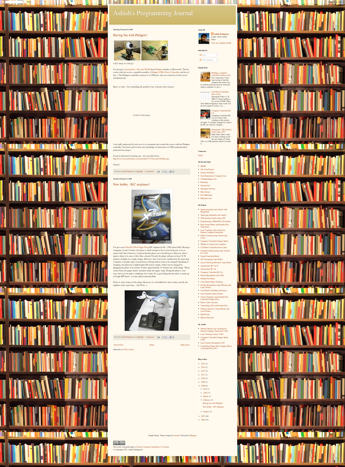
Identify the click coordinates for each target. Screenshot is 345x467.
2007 (203, 416)
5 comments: (150, 337)
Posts (203, 55)
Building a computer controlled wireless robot (221, 74)
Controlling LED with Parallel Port (214, 305)
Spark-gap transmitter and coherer (213, 215)
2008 (203, 385)
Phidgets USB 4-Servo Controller (165, 72)
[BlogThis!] (165, 171)
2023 (203, 363)
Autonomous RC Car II (209, 265)
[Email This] (163, 171)
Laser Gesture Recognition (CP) (213, 342)
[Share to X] (168, 171)
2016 (203, 367)
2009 (203, 382)
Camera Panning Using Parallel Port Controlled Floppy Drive (214, 298)
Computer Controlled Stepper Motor (214, 241)
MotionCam (205, 314)
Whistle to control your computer (213, 244)
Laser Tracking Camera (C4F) (212, 334)
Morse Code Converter (209, 302)
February (207, 400)
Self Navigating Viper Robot (211, 259)
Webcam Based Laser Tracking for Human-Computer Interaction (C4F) (214, 329)
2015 (203, 371)
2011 (203, 374)
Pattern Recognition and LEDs (212, 275)
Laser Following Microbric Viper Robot (216, 262)
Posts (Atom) (129, 349)
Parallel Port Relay (208, 278)
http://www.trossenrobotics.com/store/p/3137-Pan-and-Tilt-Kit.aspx (141, 158)
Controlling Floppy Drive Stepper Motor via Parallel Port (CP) (216, 347)
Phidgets (159, 69)
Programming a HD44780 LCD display (216, 221)
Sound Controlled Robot (210, 256)
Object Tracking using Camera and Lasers (214, 236)
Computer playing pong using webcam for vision (215, 251)
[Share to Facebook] (170, 171)
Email (200, 155)
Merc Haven (205, 192)
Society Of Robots (208, 172)
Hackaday (204, 182)
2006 (203, 419)
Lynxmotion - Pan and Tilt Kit (137, 69)
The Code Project (207, 169)
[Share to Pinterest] (173, 171)
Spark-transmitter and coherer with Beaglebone (214, 210)
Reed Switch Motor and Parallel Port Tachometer (215, 225)
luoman (177, 435)
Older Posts (185, 345)
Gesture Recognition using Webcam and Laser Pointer (216, 286)
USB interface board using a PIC (213, 218)
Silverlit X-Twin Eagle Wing (137, 247)
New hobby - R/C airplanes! (131, 184)
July (205, 389)
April (205, 392)
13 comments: (150, 171)
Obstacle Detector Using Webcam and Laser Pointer (215, 309)
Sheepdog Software (208, 188)
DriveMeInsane (206, 195)
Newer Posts (118, 345)
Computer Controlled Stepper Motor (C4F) (214, 338)
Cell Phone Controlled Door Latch (220, 92)
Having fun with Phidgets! (130, 35)
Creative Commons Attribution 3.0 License (152, 447)
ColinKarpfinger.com (209, 179)
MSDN (203, 166)
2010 (203, 378)
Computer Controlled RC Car (221, 111)
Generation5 (205, 185)
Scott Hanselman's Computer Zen (213, 176)
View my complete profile (221, 43)
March (206, 396)
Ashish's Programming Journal (153, 12)
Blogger (193, 435)
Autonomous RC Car (208, 269)
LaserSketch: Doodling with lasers (214, 290)
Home (152, 345)
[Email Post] (158, 171)
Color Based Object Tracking (212, 281)
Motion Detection (207, 317)
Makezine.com (206, 198)
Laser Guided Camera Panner (212, 293)
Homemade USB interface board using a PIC (222, 130)
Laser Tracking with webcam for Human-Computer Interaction (213, 231)
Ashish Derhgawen (221, 34)
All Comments (207, 59)
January (206, 411)
